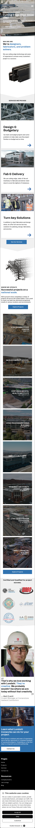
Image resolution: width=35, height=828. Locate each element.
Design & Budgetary (11, 128)
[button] (32, 6)
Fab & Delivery (13, 174)
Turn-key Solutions (16, 217)
